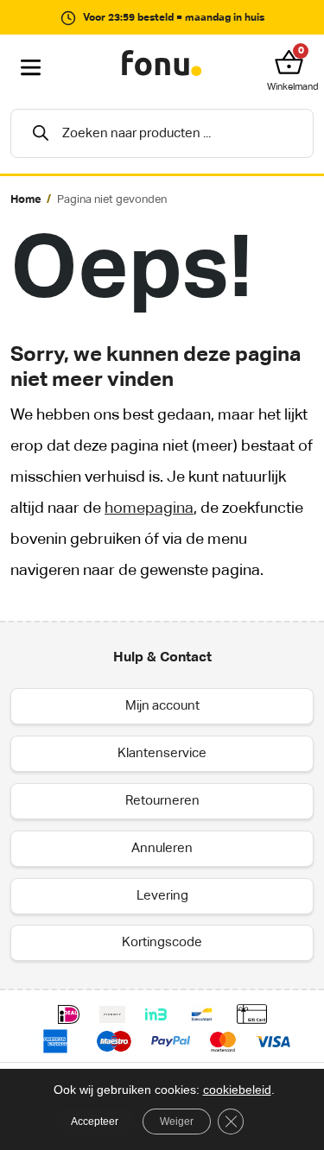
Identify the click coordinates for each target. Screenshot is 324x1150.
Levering (162, 895)
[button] (293, 62)
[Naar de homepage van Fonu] (161, 64)
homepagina (149, 508)
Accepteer (94, 1121)
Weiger (177, 1121)
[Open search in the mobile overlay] (162, 133)
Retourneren (162, 800)
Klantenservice (162, 753)
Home (25, 199)
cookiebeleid (237, 1089)
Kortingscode (162, 942)
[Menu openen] (31, 68)
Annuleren (162, 848)
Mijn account (162, 705)
